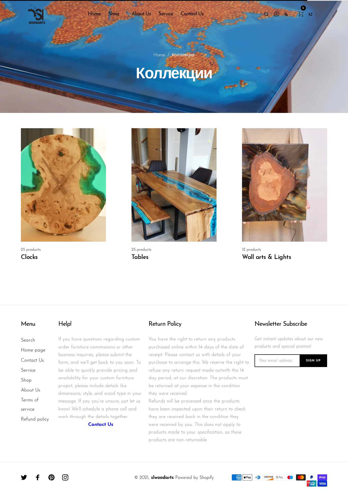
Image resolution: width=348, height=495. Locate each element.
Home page (33, 350)
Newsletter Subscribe (281, 324)
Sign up (313, 360)
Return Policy (165, 324)
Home (94, 14)
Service (165, 14)
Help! (64, 324)
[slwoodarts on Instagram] (65, 477)
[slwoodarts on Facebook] (38, 477)
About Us (141, 14)
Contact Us (192, 14)
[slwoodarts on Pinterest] (51, 477)
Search (28, 340)
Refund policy (35, 419)
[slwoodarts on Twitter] (24, 477)
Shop (113, 14)
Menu (28, 324)
